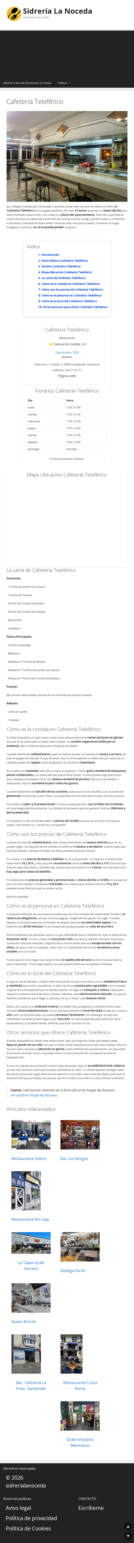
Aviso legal (18, 1507)
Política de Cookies (28, 1528)
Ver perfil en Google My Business (34, 1095)
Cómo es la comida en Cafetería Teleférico (70, 284)
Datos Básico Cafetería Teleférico (64, 261)
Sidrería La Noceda (57, 11)
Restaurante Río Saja (30, 1219)
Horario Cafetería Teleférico (61, 266)
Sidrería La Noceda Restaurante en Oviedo (27, 82)
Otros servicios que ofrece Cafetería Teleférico (75, 307)
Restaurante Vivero (28, 1158)
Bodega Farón (72, 1270)
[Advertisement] (67, 53)
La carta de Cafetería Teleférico (63, 278)
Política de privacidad (31, 1518)
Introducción (50, 255)
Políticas (62, 82)
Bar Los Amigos (74, 1158)
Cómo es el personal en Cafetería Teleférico (71, 295)
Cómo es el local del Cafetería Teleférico (69, 301)
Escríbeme (91, 1507)
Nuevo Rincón (23, 1321)
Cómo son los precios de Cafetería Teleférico (72, 289)
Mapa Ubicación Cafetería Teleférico (66, 272)
